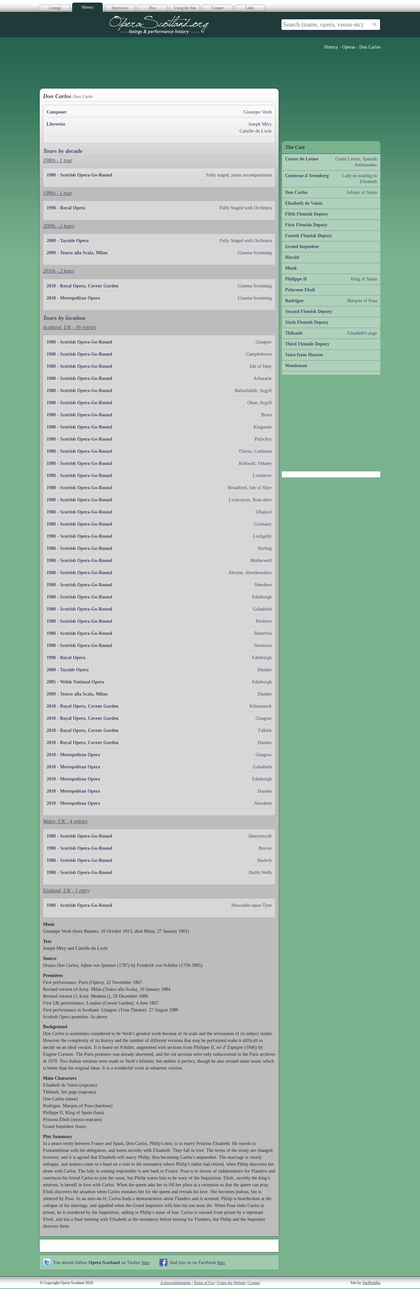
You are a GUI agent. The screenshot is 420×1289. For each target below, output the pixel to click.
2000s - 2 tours (58, 226)
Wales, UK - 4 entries (65, 821)
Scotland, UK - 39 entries (69, 327)
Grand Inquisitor (302, 246)
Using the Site (185, 8)
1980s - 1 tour (57, 160)
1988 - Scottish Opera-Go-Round (79, 175)
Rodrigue (294, 300)
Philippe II (295, 279)
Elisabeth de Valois (304, 203)
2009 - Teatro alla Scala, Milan (77, 252)
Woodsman (296, 365)
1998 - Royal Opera (66, 207)
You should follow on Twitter (101, 1262)
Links (249, 8)
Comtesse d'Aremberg (307, 175)
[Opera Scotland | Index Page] (159, 25)
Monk (291, 268)
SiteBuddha (371, 1282)
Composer (57, 112)
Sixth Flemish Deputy (306, 322)
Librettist (56, 124)
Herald (292, 257)
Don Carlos (296, 192)
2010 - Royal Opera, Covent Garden (82, 285)
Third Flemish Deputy (307, 344)
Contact (217, 8)
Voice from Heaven (304, 354)
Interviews (120, 8)
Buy (152, 8)
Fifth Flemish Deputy (306, 214)
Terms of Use (204, 1282)
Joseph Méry (260, 124)
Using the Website (231, 1282)
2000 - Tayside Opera (68, 240)
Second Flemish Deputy (308, 311)
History (88, 7)
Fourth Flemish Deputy (308, 235)
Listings (55, 8)
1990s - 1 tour (57, 193)
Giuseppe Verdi (257, 112)
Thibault (294, 333)
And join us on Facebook (197, 1262)
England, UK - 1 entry (66, 890)
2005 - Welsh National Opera (75, 681)
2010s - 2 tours (58, 271)
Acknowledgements (175, 1282)
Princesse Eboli (300, 289)
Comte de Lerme (301, 158)
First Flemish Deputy (306, 224)
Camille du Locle (256, 131)
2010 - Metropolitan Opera (73, 298)
